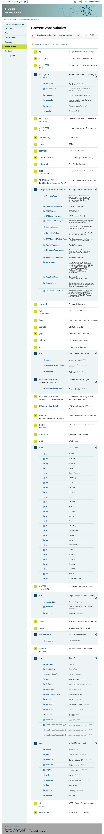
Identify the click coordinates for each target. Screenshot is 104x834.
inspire (42, 425)
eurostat (43, 304)
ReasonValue (51, 283)
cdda (41, 144)
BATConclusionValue (54, 216)
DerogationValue (52, 233)
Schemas (8, 42)
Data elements (10, 38)
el (46, 492)
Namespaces (10, 56)
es (47, 497)
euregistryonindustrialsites (52, 190)
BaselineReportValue (54, 206)
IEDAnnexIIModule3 (48, 397)
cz (47, 473)
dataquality (44, 164)
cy (47, 468)
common (43, 151)
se (47, 564)
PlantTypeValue (52, 277)
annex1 (48, 360)
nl (46, 545)
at (46, 454)
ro (46, 559)
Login (79, 1)
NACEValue (50, 262)
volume (49, 795)
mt (47, 540)
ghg (41, 333)
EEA (15, 2)
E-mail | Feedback (12, 827)
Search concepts (61, 44)
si (46, 569)
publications (45, 635)
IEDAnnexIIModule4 (48, 406)
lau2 (41, 448)
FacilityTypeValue (52, 245)
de (47, 478)
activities (49, 84)
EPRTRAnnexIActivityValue (56, 239)
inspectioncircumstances (55, 365)
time (47, 785)
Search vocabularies (42, 44)
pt (46, 555)
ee (47, 487)
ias (40, 347)
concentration (51, 760)
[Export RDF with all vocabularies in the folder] (96, 77)
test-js (48, 699)
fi (46, 502)
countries (49, 95)
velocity (49, 790)
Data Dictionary (24, 19)
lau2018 (42, 586)
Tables (7, 33)
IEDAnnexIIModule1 (48, 380)
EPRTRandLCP (46, 180)
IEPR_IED (43, 415)
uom (41, 743)
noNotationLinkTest (53, 694)
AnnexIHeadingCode (54, 389)
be (47, 459)
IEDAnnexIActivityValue (55, 250)
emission (49, 765)
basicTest (49, 664)
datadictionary (46, 157)
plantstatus (50, 607)
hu (47, 511)
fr (46, 507)
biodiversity (44, 137)
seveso (42, 649)
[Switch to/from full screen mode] (86, 2)
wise (41, 803)
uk (47, 579)
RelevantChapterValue (54, 291)
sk (47, 574)
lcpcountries (51, 602)
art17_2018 (44, 128)
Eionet (15, 19)
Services (8, 51)
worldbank (44, 812)
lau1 (41, 441)
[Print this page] (83, 2)
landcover (43, 434)
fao (40, 311)
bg (47, 463)
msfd (41, 621)
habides (43, 340)
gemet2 (42, 327)
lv (46, 535)
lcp (40, 596)
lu (46, 531)
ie (46, 516)
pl (46, 550)
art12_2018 (44, 65)
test (40, 658)
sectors (48, 613)
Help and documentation (14, 24)
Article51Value (51, 196)
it (46, 521)
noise (41, 628)
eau (47, 679)
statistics (49, 780)
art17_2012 (44, 119)
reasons (49, 106)
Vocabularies (10, 47)
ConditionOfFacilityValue (55, 221)
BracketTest (50, 669)
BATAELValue (51, 211)
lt (46, 526)
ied (40, 354)
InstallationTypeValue (54, 257)
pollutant (49, 372)
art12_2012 (44, 58)
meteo (48, 775)
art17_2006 (44, 75)
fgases (42, 320)
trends (48, 111)
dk (47, 483)
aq (40, 52)
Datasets (8, 29)
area (47, 754)
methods (49, 100)
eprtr (41, 171)
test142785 (50, 704)
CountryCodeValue (53, 227)
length (48, 770)
